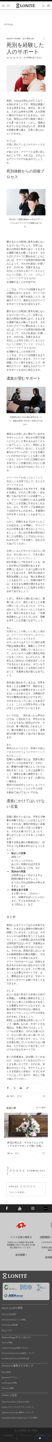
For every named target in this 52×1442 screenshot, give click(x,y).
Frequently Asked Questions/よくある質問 (19, 1417)
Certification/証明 (9, 1382)
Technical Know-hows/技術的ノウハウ (18, 1353)
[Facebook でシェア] (8, 1088)
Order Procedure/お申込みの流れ (16, 1401)
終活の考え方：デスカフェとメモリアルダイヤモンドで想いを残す (25, 1144)
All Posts (8, 24)
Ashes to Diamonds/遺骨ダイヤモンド (18, 1412)
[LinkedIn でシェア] (21, 1088)
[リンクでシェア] (27, 1088)
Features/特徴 (8, 1388)
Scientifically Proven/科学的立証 (15, 1358)
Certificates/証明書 (10, 1324)
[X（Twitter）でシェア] (14, 1088)
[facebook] (7, 1208)
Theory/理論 (7, 1342)
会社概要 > (21, 1254)
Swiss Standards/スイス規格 (14, 1319)
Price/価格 (6, 1372)
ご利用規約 (8, 1435)
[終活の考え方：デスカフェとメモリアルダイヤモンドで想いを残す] (26, 1125)
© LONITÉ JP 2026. (26, 1430)
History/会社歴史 (9, 1314)
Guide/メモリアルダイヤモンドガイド (18, 1406)
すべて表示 (41, 1107)
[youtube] (20, 1208)
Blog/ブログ (7, 1330)
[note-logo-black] (46, 1208)
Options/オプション (10, 1377)
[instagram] (33, 1208)
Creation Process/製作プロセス (15, 1347)
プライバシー (26, 1435)
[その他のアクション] (43, 38)
